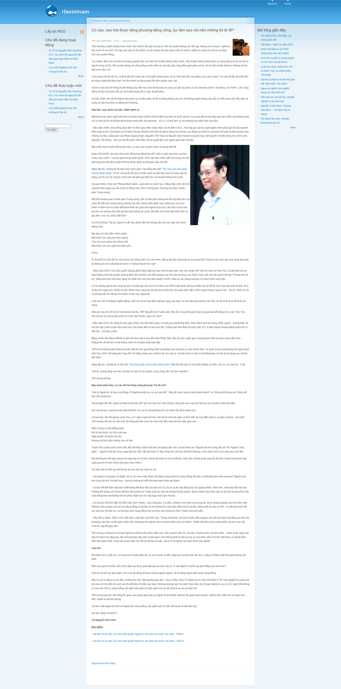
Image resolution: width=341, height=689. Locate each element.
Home (288, 3)
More (81, 76)
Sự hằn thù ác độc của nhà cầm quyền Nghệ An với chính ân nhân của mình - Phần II (138, 641)
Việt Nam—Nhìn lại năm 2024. (277, 44)
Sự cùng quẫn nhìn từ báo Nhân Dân (149, 364)
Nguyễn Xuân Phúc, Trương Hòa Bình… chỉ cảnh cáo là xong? (276, 109)
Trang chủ (96, 21)
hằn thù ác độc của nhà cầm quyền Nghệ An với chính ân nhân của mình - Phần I (140, 634)
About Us (272, 3)
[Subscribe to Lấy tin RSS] (82, 31)
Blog (105, 21)
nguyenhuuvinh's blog (120, 21)
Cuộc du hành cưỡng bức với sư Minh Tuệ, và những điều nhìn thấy (276, 70)
